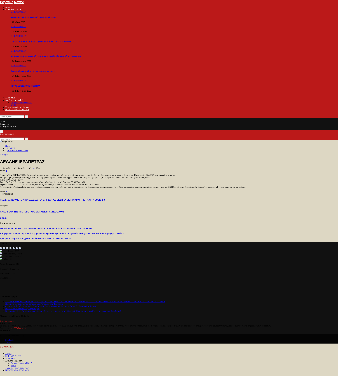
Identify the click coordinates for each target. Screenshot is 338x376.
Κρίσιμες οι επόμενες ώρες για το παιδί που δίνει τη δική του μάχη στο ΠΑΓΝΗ (35, 238)
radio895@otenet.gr (18, 328)
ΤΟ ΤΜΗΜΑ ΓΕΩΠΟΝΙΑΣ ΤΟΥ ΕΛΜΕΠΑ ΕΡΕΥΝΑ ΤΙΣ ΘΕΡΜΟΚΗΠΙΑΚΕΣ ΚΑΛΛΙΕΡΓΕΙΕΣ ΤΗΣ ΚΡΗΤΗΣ (47, 228)
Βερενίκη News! (12, 2)
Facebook (9, 340)
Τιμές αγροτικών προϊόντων (17, 107)
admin (3, 218)
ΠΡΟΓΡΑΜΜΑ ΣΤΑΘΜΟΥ (17, 109)
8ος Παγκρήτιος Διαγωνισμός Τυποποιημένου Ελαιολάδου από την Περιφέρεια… (46, 56)
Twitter (8, 342)
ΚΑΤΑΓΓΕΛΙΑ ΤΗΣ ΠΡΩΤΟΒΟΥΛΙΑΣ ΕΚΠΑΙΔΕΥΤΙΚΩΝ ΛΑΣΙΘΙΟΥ (32, 212)
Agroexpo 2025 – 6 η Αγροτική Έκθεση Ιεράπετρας (33, 17)
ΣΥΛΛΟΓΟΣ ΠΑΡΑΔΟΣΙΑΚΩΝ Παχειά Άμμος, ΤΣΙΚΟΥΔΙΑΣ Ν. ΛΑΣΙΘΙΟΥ (41, 41)
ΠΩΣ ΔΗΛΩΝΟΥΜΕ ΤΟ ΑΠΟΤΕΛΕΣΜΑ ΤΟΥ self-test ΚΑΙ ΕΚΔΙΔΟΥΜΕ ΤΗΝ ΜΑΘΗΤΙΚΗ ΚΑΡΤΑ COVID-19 (52, 200)
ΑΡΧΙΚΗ (4, 155)
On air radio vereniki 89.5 (21, 102)
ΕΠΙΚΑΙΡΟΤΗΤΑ (13, 9)
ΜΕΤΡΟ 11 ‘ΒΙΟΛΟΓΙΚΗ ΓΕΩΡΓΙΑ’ (25, 86)
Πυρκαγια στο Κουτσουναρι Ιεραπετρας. (22, 309)
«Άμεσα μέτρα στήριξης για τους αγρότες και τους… (33, 71)
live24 (13, 105)
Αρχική (8, 7)
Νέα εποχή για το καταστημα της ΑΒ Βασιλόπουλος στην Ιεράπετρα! (34, 304)
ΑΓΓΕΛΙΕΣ (10, 98)
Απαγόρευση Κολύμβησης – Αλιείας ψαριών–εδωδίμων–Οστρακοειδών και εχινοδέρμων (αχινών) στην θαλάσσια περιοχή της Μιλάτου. (62, 233)
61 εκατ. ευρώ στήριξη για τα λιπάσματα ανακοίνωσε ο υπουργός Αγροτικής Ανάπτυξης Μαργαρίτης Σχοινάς (51, 306)
